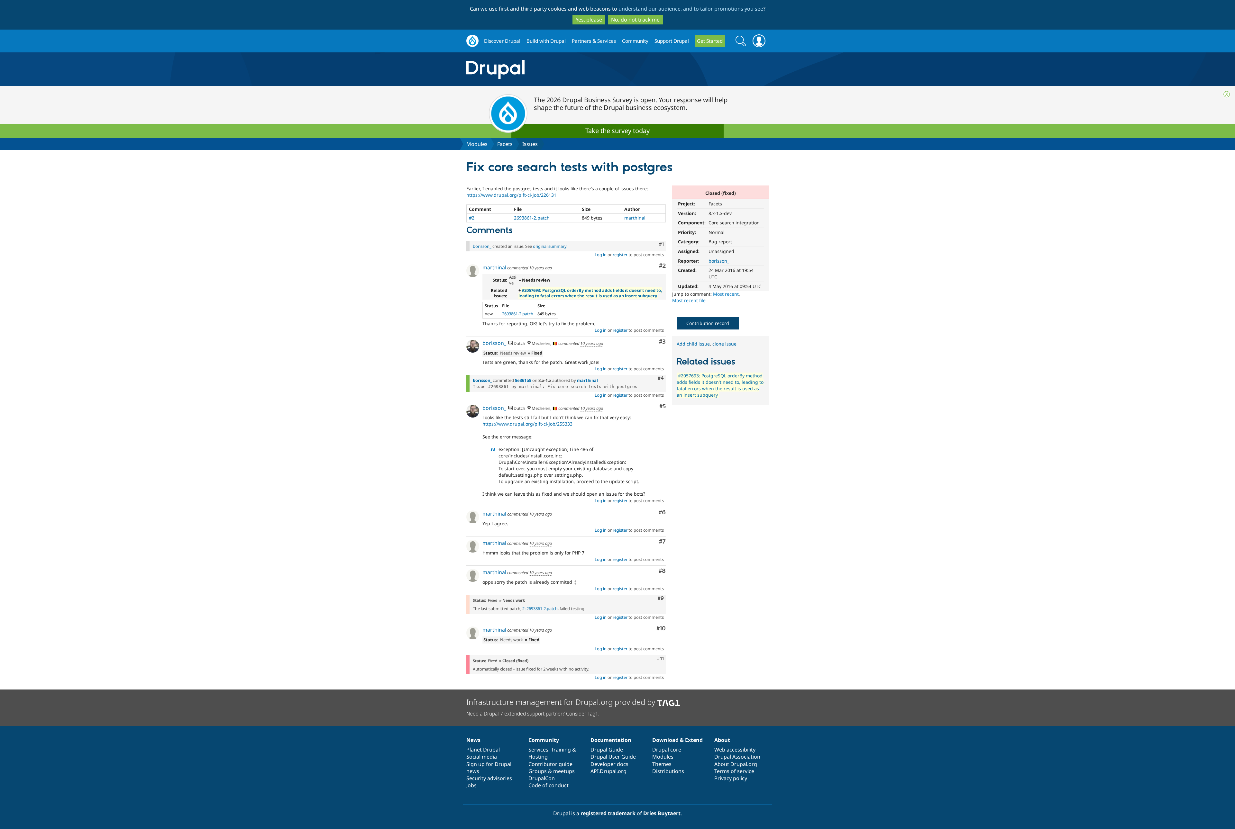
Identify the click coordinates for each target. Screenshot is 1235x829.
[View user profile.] (472, 270)
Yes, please (589, 19)
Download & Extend (677, 739)
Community (635, 41)
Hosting (538, 756)
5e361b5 (523, 380)
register (620, 254)
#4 (661, 378)
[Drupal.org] (552, 69)
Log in (601, 254)
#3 (662, 342)
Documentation (610, 739)
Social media (481, 756)
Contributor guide (550, 764)
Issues (530, 144)
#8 (662, 571)
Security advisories (489, 778)
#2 (471, 218)
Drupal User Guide (613, 756)
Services (538, 749)
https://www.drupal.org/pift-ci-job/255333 (527, 424)
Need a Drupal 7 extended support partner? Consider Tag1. (532, 713)
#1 (661, 244)
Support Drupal (671, 41)
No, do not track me (635, 19)
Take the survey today (617, 130)
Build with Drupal (546, 41)
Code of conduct (548, 785)
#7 (662, 541)
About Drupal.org (735, 764)
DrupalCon (541, 778)
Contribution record (707, 323)
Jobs (471, 785)
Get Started (710, 41)
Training (561, 749)
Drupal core (666, 749)
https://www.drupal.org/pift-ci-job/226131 (511, 195)
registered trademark (608, 813)
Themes (662, 764)
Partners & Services (594, 41)
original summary (549, 246)
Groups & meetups (551, 771)
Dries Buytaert (662, 813)
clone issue (724, 344)
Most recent (726, 294)
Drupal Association (737, 756)
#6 (662, 512)
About (722, 739)
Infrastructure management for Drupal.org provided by (561, 702)
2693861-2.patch (532, 218)
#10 (661, 628)
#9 (661, 598)
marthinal (634, 218)
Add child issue (693, 344)
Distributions (668, 771)
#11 (660, 658)
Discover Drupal (502, 41)
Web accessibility (734, 749)
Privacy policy (730, 778)
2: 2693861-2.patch (540, 608)
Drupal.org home (472, 41)
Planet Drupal (483, 749)
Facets (505, 144)
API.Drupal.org (608, 771)
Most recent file (689, 300)
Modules (477, 144)
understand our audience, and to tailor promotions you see (690, 8)
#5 (662, 406)
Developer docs (609, 764)
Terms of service (734, 771)
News (473, 739)
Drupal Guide (606, 749)
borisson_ (719, 261)
